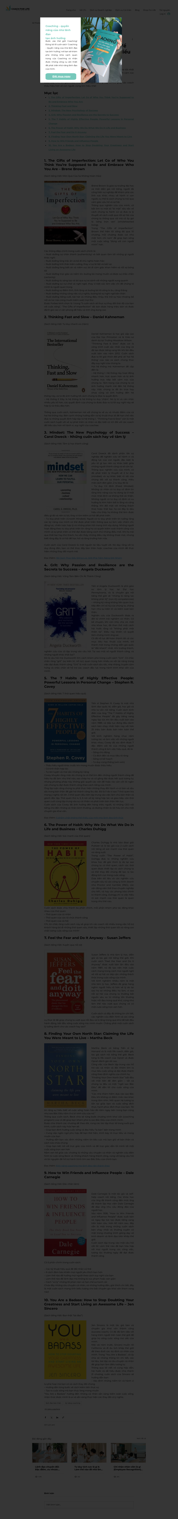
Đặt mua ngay (61, 76)
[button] (118, 21)
